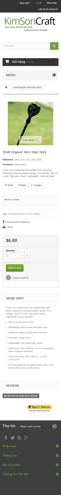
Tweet (10, 185)
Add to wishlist (20, 278)
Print (10, 227)
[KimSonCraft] (30, 24)
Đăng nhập (52, 3)
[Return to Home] (6, 87)
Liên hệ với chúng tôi (48, 9)
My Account (11, 465)
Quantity (10, 250)
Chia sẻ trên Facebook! (18, 222)
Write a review (11, 199)
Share (22, 185)
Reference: (8, 159)
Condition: (8, 164)
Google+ (37, 185)
